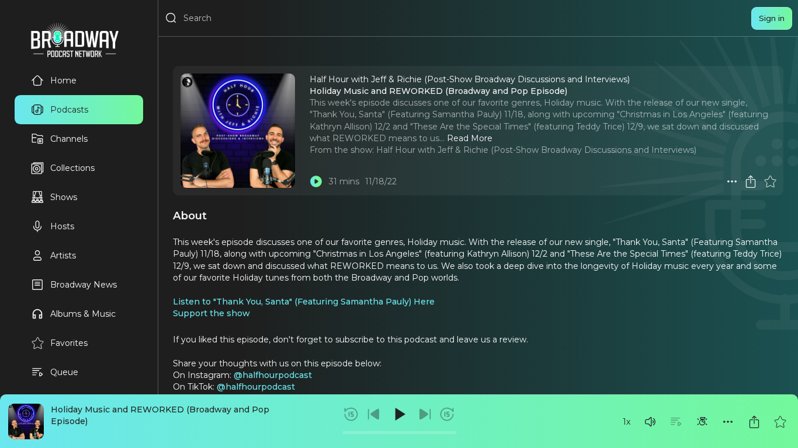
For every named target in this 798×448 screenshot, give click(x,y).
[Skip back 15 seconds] (351, 414)
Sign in (772, 18)
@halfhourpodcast (256, 387)
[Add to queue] (676, 422)
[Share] (754, 422)
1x (626, 421)
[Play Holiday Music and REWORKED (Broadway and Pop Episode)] (316, 181)
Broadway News (83, 284)
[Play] (399, 414)
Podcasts (69, 109)
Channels (69, 139)
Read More (469, 138)
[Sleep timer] (702, 421)
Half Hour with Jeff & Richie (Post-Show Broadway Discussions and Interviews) (536, 150)
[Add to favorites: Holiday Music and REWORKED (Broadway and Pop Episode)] (780, 422)
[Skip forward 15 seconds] (447, 414)
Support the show (211, 313)
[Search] (171, 18)
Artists (63, 255)
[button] (650, 421)
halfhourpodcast (277, 375)
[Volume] (650, 421)
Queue (64, 372)
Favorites (69, 343)
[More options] (727, 421)
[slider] (399, 432)
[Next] (425, 414)
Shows (63, 197)
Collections (72, 168)
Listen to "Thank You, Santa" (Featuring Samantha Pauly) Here (304, 301)
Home (63, 80)
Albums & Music (83, 314)
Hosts (62, 226)
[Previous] (374, 414)
